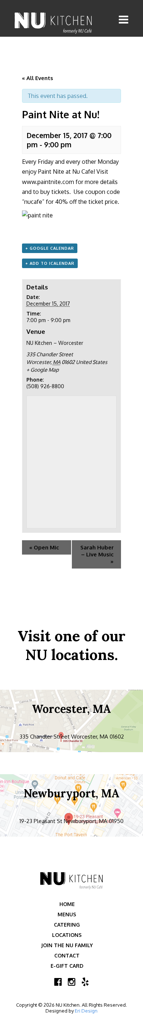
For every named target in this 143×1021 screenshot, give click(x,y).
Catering (67, 924)
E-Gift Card (67, 966)
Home (67, 904)
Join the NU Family (67, 945)
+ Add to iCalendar (49, 263)
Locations (67, 935)
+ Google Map (42, 370)
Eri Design (86, 1011)
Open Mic (44, 547)
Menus (67, 914)
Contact (67, 955)
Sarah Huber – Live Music (97, 554)
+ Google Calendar (49, 248)
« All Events (37, 78)
